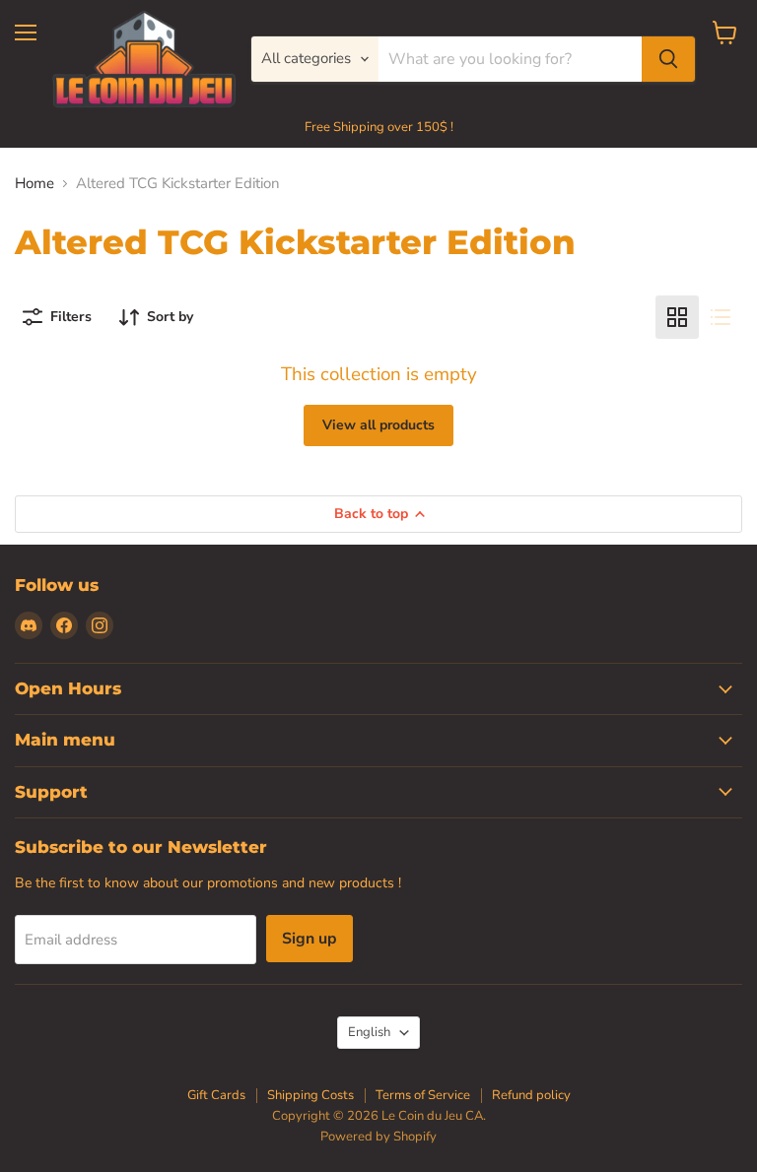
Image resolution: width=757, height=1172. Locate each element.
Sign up (309, 938)
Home (34, 183)
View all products (378, 425)
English (369, 1032)
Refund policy (531, 1095)
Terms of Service (423, 1095)
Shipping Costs (310, 1095)
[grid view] (677, 317)
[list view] (720, 317)
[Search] (668, 59)
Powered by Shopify (378, 1136)
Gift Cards (216, 1095)
